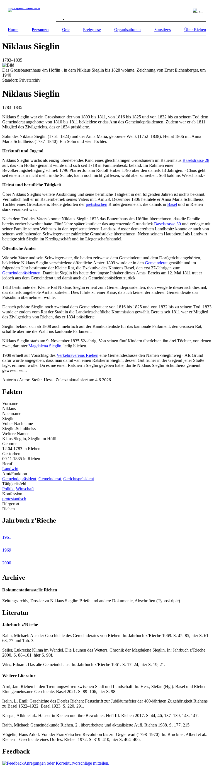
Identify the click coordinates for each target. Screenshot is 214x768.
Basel (172, 204)
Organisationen (127, 29)
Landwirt (10, 468)
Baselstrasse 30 (167, 223)
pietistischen (96, 204)
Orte (66, 29)
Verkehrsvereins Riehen (77, 355)
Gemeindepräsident (19, 478)
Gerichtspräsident (78, 478)
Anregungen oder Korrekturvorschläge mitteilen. (66, 763)
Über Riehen (195, 29)
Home (13, 29)
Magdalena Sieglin (44, 345)
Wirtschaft (25, 488)
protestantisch (14, 498)
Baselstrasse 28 (196, 160)
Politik (8, 488)
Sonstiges (162, 29)
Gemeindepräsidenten (21, 272)
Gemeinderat (156, 262)
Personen (40, 29)
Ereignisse (92, 29)
